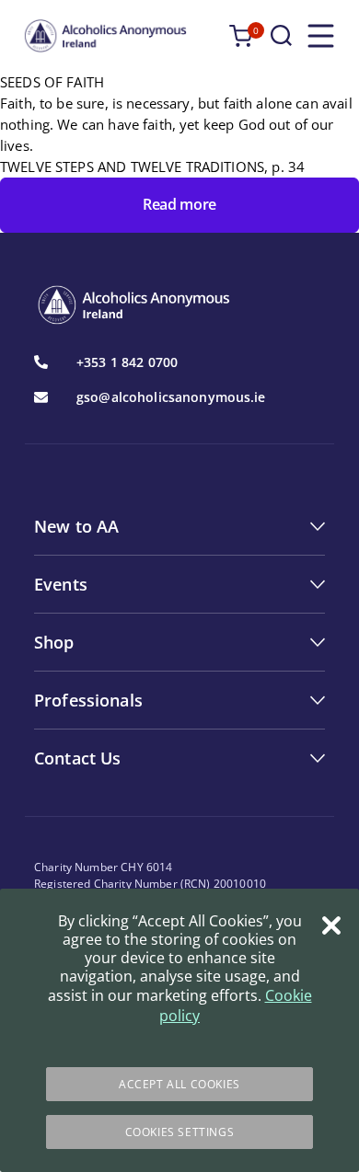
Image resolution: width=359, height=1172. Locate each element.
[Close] (331, 925)
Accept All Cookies (179, 1084)
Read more (179, 204)
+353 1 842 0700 (127, 362)
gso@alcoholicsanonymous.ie (171, 397)
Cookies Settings (180, 1132)
